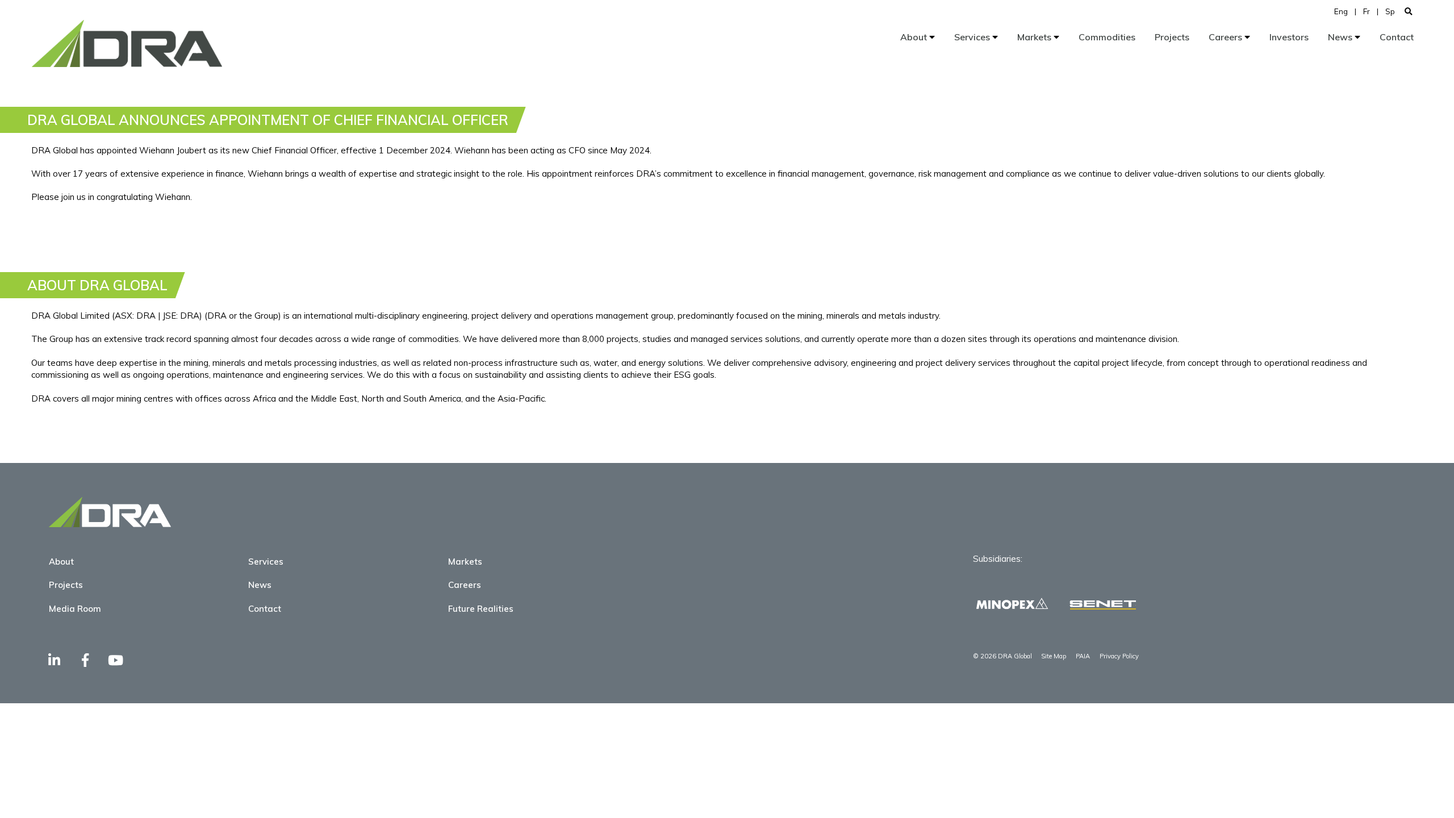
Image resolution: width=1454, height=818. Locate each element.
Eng (1341, 11)
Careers (1226, 37)
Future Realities (480, 608)
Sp (1390, 11)
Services (973, 37)
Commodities (1107, 37)
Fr (1366, 11)
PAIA (1083, 656)
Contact (1397, 37)
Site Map (1053, 656)
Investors (1289, 37)
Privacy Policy (1119, 656)
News (1341, 37)
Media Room (75, 608)
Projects (1172, 37)
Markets (1035, 37)
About (914, 37)
